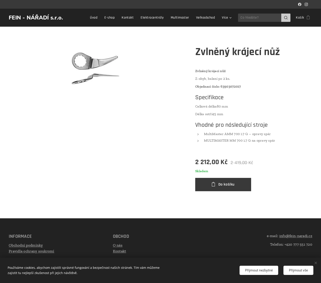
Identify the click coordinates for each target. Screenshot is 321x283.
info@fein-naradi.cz (295, 236)
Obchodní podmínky (26, 245)
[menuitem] (95, 17)
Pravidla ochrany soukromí (31, 251)
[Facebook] (299, 4)
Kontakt (119, 251)
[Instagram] (306, 4)
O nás (118, 245)
